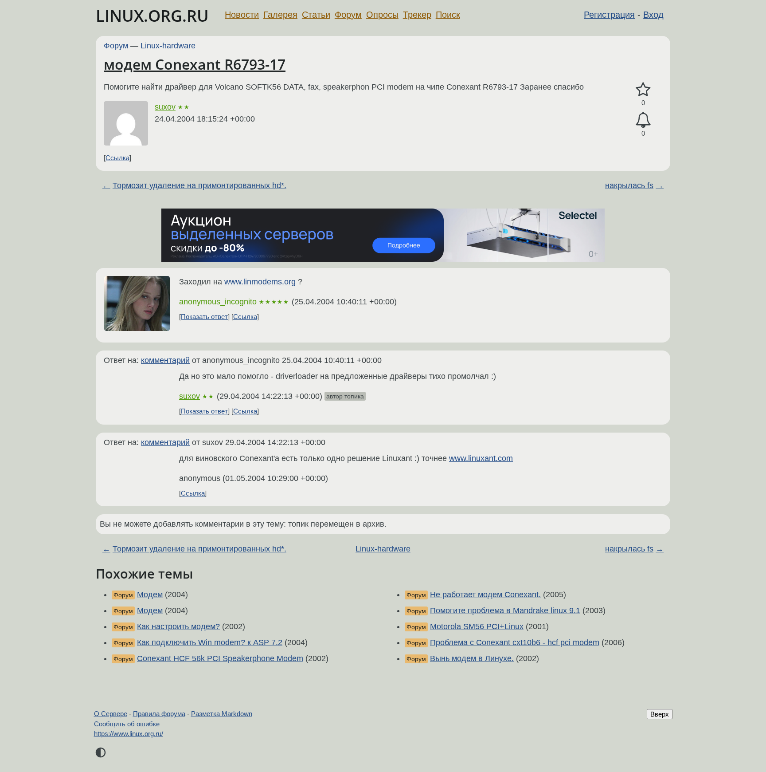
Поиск (448, 15)
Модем (150, 594)
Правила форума (159, 713)
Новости (242, 15)
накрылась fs (629, 185)
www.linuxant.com (481, 458)
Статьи (316, 15)
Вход (653, 15)
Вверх (659, 714)
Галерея (280, 15)
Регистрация (609, 15)
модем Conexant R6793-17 (194, 64)
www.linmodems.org (260, 281)
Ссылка (117, 157)
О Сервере (110, 713)
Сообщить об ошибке (127, 724)
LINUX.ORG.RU (152, 16)
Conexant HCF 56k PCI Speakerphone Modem (220, 658)
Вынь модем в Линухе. (472, 658)
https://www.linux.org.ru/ (128, 733)
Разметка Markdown (221, 713)
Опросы (382, 15)
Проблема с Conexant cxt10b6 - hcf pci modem (514, 642)
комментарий (165, 360)
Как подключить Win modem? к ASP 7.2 (209, 642)
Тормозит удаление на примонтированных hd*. (199, 185)
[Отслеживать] (643, 120)
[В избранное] (643, 90)
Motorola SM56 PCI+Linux (477, 626)
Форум (348, 15)
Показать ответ (204, 316)
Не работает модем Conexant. (485, 594)
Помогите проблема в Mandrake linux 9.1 (505, 610)
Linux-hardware (168, 45)
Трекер (417, 15)
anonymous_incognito (218, 301)
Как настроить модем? (178, 626)
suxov (165, 106)
